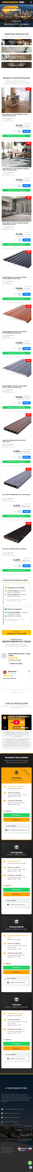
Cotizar (26, 131)
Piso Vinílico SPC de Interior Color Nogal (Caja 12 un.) (15, 115)
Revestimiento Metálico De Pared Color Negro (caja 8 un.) (14, 278)
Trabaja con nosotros (23, 1130)
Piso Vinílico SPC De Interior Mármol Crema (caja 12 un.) (15, 223)
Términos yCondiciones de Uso (23, 1139)
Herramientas (4, 1156)
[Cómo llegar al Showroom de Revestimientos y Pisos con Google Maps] (30, 1167)
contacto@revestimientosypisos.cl (15, 1109)
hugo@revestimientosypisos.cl (17, 904)
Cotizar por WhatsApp (17, 136)
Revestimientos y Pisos (8, 1147)
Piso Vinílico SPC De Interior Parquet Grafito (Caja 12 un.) (15, 169)
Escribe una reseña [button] (16, 663)
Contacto (26, 1125)
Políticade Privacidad (25, 1134)
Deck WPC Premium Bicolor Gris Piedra (16, 494)
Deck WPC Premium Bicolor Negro (14, 549)
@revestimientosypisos (11, 1121)
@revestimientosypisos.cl (12, 1113)
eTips (11, 1150)
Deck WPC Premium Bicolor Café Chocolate (14, 441)
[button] (2, 15)
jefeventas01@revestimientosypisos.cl (18, 830)
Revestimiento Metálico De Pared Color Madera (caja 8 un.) (14, 332)
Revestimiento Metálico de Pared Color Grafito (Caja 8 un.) (14, 386)
